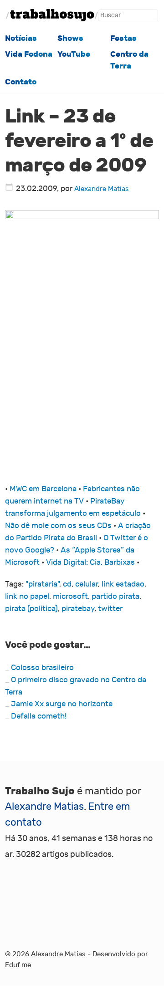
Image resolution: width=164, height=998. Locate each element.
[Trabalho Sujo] (52, 15)
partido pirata (115, 596)
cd (67, 584)
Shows (70, 38)
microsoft (70, 596)
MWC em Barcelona (43, 488)
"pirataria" (42, 584)
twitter (110, 608)
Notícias (21, 38)
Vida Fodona (28, 54)
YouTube (73, 54)
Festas (123, 38)
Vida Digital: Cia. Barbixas (90, 562)
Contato (20, 81)
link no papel (27, 596)
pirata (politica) (31, 608)
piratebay (78, 608)
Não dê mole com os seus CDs (58, 525)
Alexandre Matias (101, 189)
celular (86, 584)
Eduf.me (18, 965)
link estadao (123, 584)
